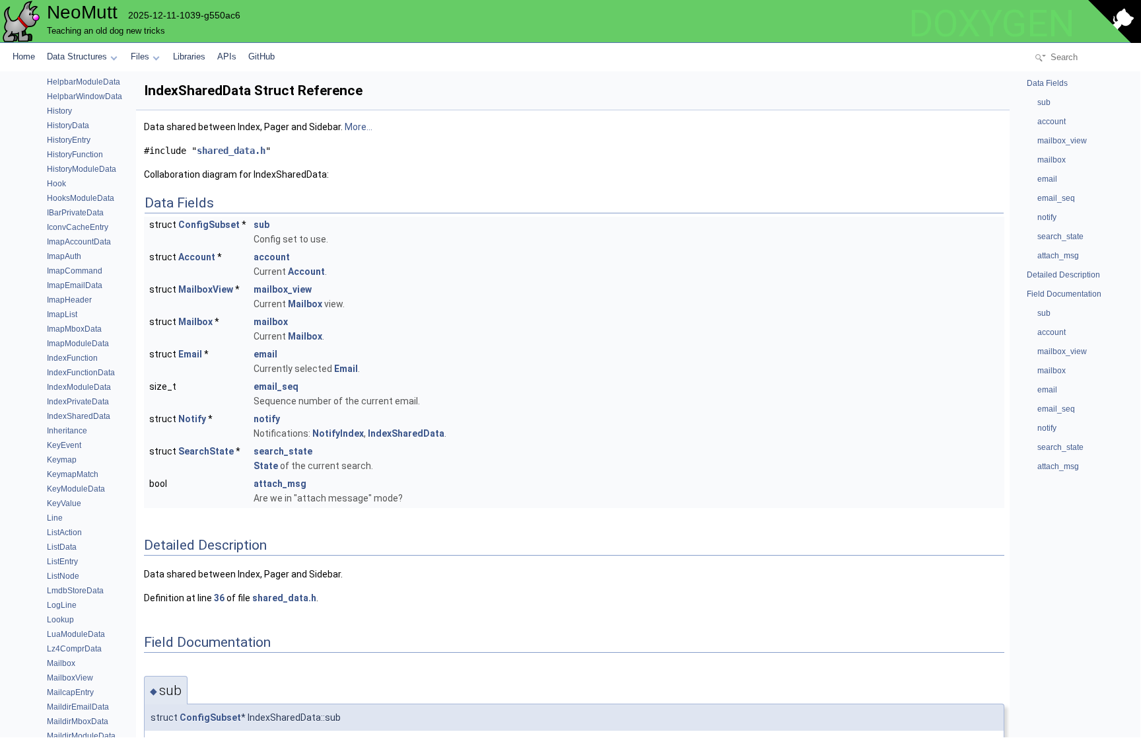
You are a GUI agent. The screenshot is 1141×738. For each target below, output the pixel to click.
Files (140, 56)
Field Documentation (1064, 294)
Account (196, 257)
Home (24, 56)
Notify (192, 419)
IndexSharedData (406, 433)
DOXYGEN (992, 24)
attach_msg (280, 483)
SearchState (206, 451)
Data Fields (1047, 83)
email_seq (276, 386)
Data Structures (77, 56)
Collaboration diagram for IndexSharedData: (236, 174)
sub (261, 224)
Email (190, 354)
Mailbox (305, 304)
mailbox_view (283, 289)
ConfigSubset (209, 224)
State (266, 466)
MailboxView (205, 289)
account (272, 257)
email (265, 354)
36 (219, 598)
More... (358, 127)
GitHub (261, 56)
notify (267, 419)
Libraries (189, 56)
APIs (226, 56)
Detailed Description (1063, 274)
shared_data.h (231, 150)
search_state (283, 451)
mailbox (271, 321)
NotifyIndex (338, 433)
